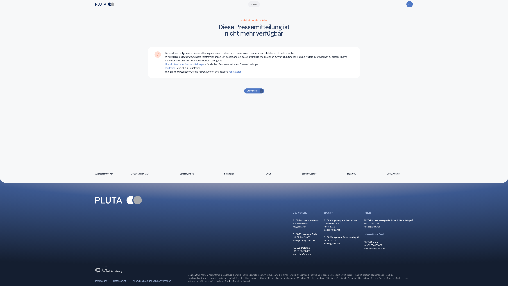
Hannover (212, 278)
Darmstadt (304, 275)
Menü (255, 4)
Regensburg (363, 278)
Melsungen (291, 278)
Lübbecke (262, 278)
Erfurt (343, 275)
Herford (231, 278)
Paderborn (352, 278)
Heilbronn (222, 278)
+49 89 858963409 (373, 245)
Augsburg (227, 275)
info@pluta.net (299, 226)
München (301, 278)
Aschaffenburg (215, 275)
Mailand (219, 281)
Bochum (262, 275)
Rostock (374, 278)
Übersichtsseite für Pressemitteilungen (185, 64)
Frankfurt (358, 275)
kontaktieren (235, 71)
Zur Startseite (252, 91)
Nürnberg (320, 278)
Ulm (406, 278)
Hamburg (389, 275)
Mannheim (280, 278)
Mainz (271, 278)
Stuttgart (399, 278)
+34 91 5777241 (330, 226)
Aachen (204, 275)
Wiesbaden (193, 281)
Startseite (170, 68)
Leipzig (254, 278)
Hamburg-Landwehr (197, 278)
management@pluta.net (304, 240)
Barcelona (237, 281)
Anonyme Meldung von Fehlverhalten (152, 280)
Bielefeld (253, 275)
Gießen (366, 275)
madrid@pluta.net (332, 230)
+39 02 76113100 (371, 223)
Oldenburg (330, 278)
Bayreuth (237, 275)
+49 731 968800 (300, 223)
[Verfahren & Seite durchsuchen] (409, 4)
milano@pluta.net (372, 226)
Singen (382, 278)
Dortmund (315, 275)
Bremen (284, 275)
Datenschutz (119, 280)
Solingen (390, 278)
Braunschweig (273, 275)
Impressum (101, 280)
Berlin (245, 275)
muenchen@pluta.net (303, 254)
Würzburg (204, 281)
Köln (247, 278)
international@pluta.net (374, 248)
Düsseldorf (335, 275)
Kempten (240, 278)
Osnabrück (341, 278)
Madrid (246, 281)
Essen (350, 275)
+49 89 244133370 (301, 237)
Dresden (325, 275)
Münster (311, 278)
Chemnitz (294, 275)
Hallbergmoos (377, 275)
